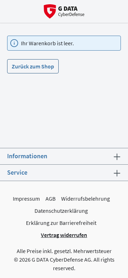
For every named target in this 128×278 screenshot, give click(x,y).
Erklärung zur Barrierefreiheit (61, 222)
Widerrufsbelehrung (85, 198)
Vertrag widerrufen (64, 234)
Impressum (26, 198)
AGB (50, 198)
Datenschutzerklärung (61, 210)
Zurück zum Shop (33, 66)
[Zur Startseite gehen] (64, 11)
